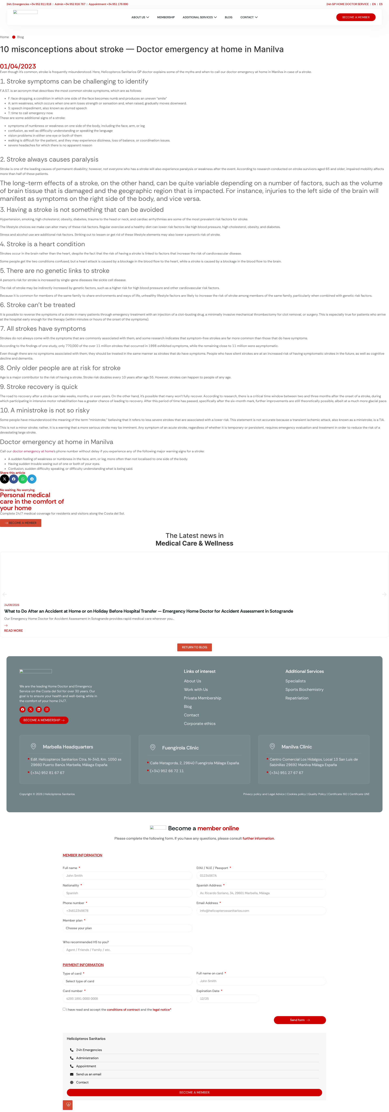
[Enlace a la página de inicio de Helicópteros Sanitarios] (25, 17)
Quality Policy (317, 794)
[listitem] (194, 594)
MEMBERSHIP (166, 17)
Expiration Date (208, 991)
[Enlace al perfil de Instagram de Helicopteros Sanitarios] (47, 709)
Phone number (74, 903)
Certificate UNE (359, 794)
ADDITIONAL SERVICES (198, 17)
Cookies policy (296, 794)
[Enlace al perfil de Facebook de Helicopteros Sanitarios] (22, 709)
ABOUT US (138, 17)
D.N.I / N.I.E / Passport (213, 868)
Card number (73, 991)
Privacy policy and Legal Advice (264, 794)
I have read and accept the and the (118, 1009)
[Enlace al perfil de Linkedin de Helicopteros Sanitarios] (39, 709)
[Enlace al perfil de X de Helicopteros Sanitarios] (31, 709)
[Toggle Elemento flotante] (68, 1105)
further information (258, 838)
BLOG (228, 17)
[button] (4, 479)
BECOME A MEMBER (194, 1092)
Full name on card (210, 973)
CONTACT (247, 17)
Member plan (73, 921)
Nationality (71, 885)
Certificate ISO (337, 794)
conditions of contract (123, 1009)
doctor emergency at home (32, 451)
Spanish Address (209, 885)
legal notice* (162, 1009)
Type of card (72, 974)
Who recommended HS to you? (86, 942)
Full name (70, 868)
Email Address (208, 903)
